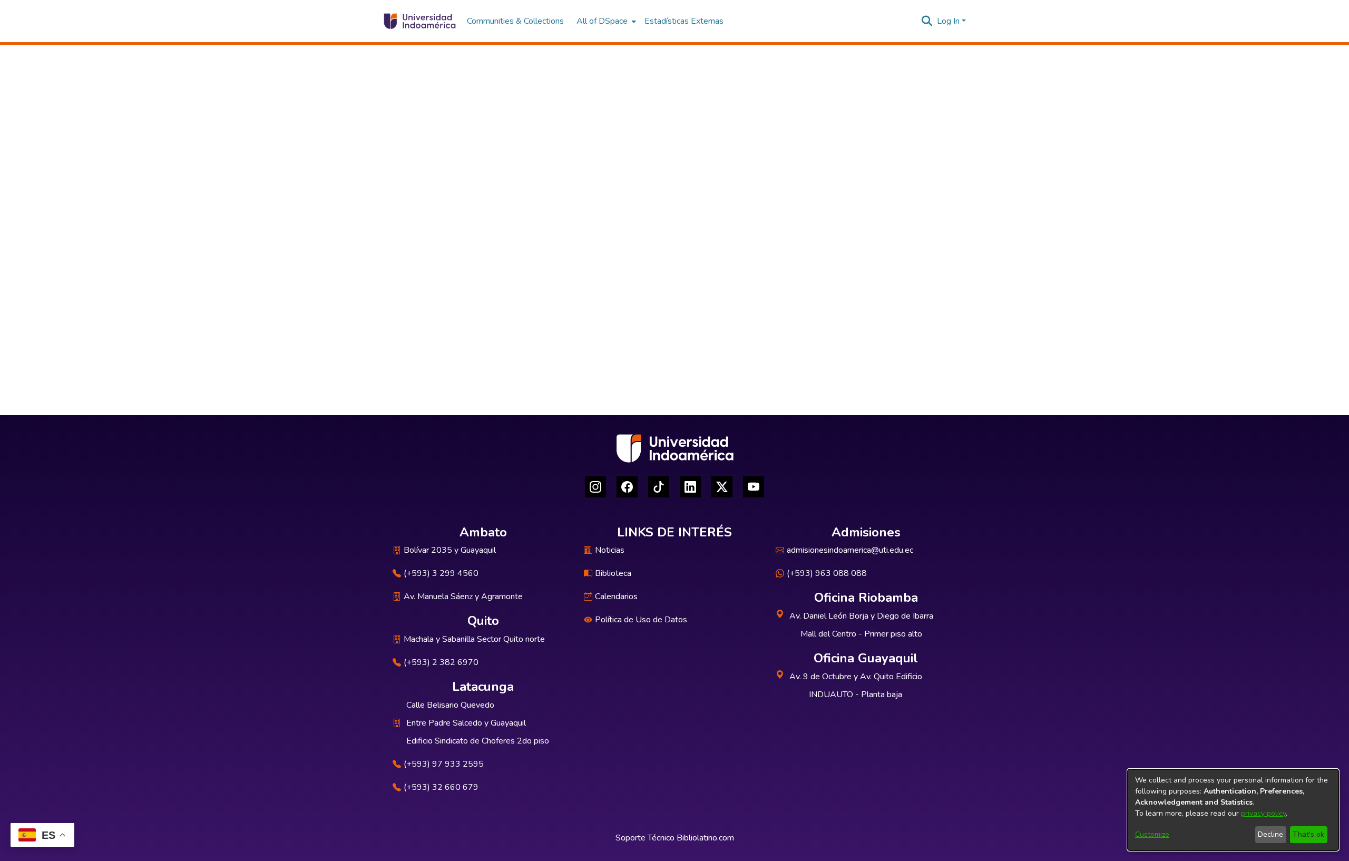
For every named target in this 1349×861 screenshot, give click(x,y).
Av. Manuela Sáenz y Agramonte (463, 596)
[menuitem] (605, 21)
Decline (1270, 834)
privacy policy (1263, 813)
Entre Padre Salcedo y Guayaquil (466, 723)
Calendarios (616, 596)
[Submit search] (927, 21)
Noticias (609, 550)
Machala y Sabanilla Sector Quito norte (474, 639)
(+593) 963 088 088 (827, 573)
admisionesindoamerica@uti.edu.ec (850, 550)
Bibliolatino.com (705, 838)
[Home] (419, 21)
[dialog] (1233, 809)
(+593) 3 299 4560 (441, 573)
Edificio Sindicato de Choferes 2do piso (477, 741)
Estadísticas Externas (684, 21)
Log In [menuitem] (948, 21)
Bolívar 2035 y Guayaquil (450, 550)
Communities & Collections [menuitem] (515, 21)
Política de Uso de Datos (641, 619)
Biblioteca (613, 573)
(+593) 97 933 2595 (444, 764)
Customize (1152, 834)
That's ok (1308, 834)
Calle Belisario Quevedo (450, 705)
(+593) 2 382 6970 (441, 662)
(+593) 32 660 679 (441, 787)
